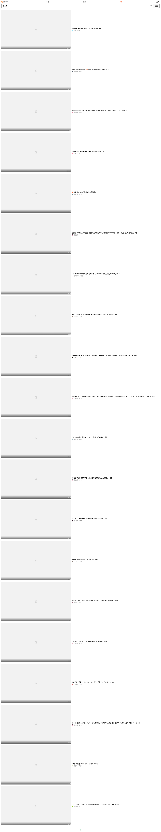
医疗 (47, 2)
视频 (121, 2)
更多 (157, 2)
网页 (11, 2)
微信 (84, 2)
